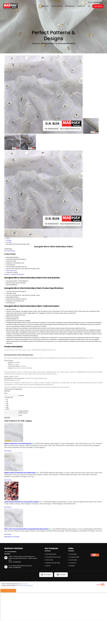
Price (7, 285)
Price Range (9, 281)
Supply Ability (10, 315)
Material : (79, 443)
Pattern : (81, 445)
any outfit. (89, 358)
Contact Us (81, 6)
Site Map (72, 566)
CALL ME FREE (15, 537)
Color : (65, 443)
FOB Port (8, 309)
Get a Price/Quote (9, 251)
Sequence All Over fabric (53, 563)
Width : (37, 447)
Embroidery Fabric (51, 554)
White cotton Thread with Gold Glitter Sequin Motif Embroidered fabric (26, 529)
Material (8, 297)
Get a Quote (98, 6)
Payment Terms (11, 311)
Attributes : (13, 476)
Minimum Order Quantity (13, 283)
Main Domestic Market (12, 330)
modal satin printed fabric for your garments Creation (21, 502)
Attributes (9, 301)
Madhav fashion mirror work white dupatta (17, 443)
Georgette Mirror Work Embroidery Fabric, (17, 350)
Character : (31, 445)
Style (7, 293)
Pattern (8, 299)
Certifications (10, 337)
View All (48, 566)
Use (7, 295)
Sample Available (11, 319)
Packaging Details (11, 322)
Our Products (69, 6)
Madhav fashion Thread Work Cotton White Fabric (20, 473)
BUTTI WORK (49, 560)
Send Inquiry (20, 274)
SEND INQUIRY (8, 537)
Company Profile (56, 6)
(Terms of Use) (24, 584)
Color (7, 303)
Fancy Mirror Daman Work (53, 557)
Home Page (45, 6)
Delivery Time (10, 317)
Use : (34, 474)
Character (9, 291)
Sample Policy (10, 320)
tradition (53, 350)
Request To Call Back (10, 274)
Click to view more (11, 270)
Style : (56, 445)
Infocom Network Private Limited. (25, 585)
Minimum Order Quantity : (53, 443)
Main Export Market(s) (12, 328)
